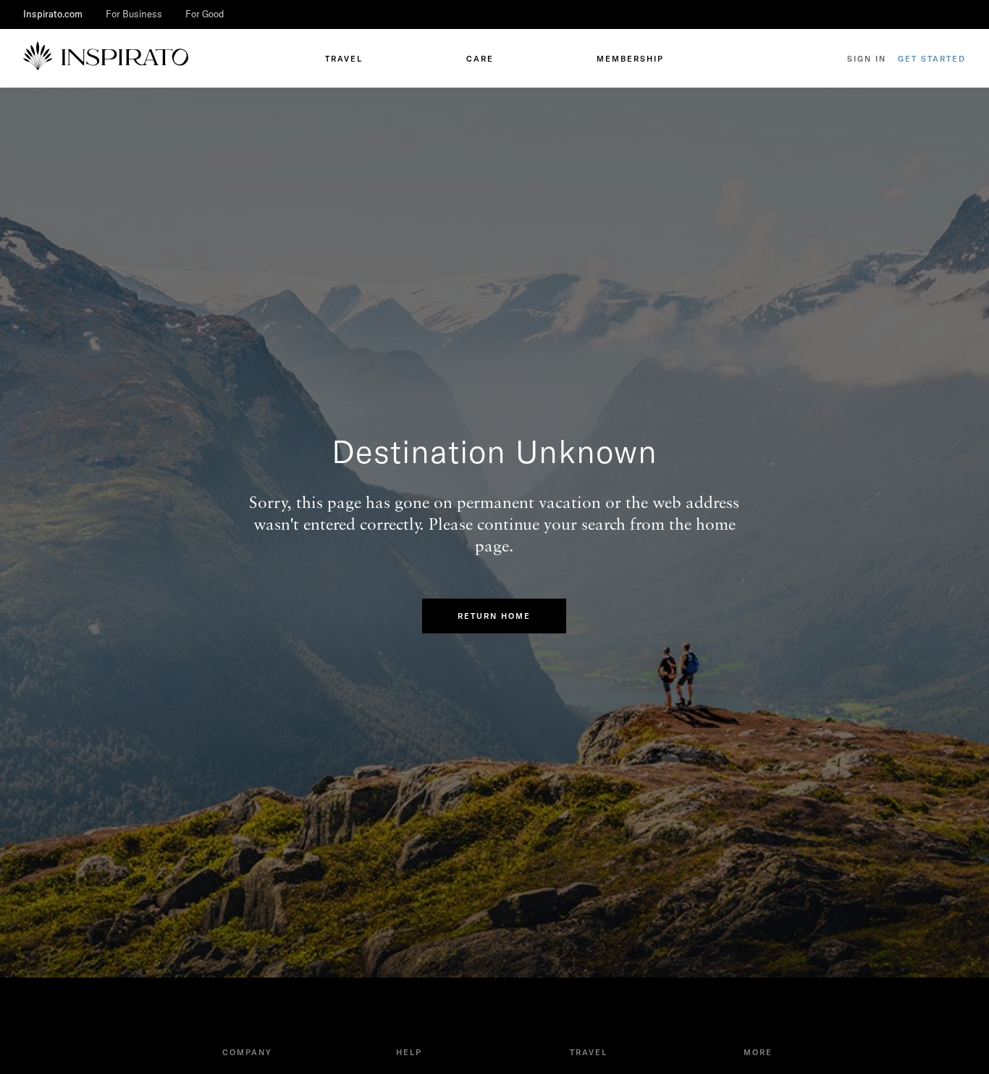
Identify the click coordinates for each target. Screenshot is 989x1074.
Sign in (866, 58)
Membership (630, 58)
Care (480, 58)
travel (344, 58)
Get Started (932, 58)
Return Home (494, 615)
